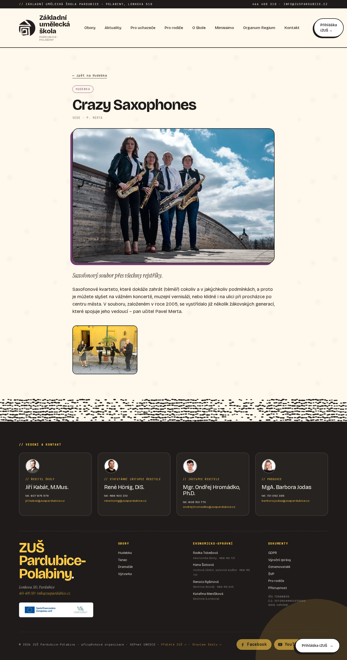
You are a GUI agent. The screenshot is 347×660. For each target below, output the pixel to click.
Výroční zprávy (279, 560)
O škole (199, 27)
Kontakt (292, 27)
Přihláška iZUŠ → (328, 28)
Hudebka (125, 553)
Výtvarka (125, 574)
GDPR (272, 553)
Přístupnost (277, 588)
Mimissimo (224, 27)
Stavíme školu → (207, 644)
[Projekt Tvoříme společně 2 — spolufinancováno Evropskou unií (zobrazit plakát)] (56, 609)
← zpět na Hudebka (89, 75)
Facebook (257, 644)
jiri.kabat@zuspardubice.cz (45, 501)
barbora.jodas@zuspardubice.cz (285, 501)
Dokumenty (278, 543)
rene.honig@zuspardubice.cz (125, 501)
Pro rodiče (174, 27)
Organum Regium (259, 27)
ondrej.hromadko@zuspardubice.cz (209, 507)
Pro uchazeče (143, 27)
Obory (90, 27)
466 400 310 (27, 593)
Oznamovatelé (279, 567)
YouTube (293, 644)
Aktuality (113, 27)
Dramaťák (125, 567)
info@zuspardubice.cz (53, 593)
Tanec (122, 560)
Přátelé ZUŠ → (173, 644)
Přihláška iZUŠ (314, 645)
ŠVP (271, 574)
